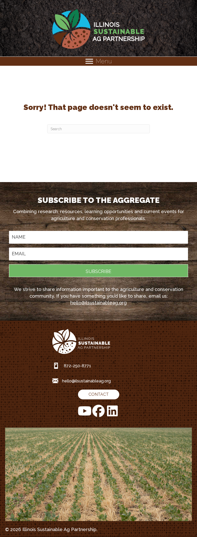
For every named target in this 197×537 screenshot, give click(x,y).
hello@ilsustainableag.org (98, 302)
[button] (98, 270)
